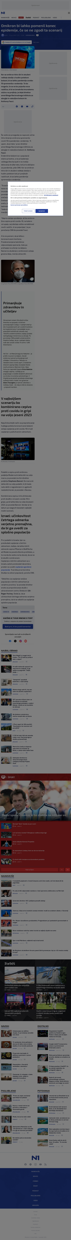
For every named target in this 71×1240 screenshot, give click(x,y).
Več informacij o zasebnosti (51, 195)
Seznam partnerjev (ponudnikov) (19, 205)
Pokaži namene (28, 211)
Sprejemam (42, 211)
